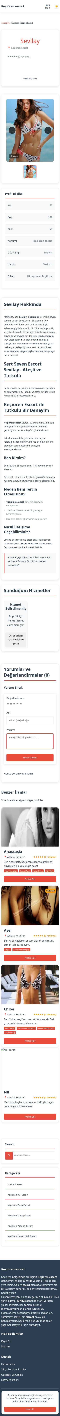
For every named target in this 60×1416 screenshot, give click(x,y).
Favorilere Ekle (30, 78)
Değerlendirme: (15, 697)
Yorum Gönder (30, 757)
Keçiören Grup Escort (19, 1205)
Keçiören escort (12, 6)
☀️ (56, 6)
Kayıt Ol (5, 1341)
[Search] (9, 1156)
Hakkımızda (8, 1364)
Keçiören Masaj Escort (19, 1215)
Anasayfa (5, 22)
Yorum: (10, 730)
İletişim (5, 1346)
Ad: (8, 712)
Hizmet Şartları (10, 1380)
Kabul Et (30, 1409)
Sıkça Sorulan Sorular (13, 1369)
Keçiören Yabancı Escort (20, 1225)
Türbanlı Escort (15, 1184)
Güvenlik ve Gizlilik (12, 1374)
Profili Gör (30, 879)
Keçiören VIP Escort (18, 1194)
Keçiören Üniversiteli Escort (22, 1236)
